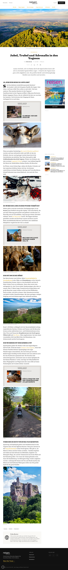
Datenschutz (32, 557)
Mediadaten (31, 559)
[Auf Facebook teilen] (31, 65)
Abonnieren (61, 2)
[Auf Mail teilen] (40, 65)
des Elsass (16, 335)
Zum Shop (55, 106)
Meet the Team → (9, 561)
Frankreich (16, 528)
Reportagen (22, 7)
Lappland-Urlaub (17, 161)
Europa (5, 528)
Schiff (53, 7)
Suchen (55, 2)
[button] (3, 567)
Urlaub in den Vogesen (27, 347)
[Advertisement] (55, 131)
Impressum (31, 554)
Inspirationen (39, 7)
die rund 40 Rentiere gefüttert (30, 151)
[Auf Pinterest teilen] (37, 65)
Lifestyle (47, 7)
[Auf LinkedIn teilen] (34, 65)
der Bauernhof (16, 216)
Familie (10, 528)
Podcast (10, 2)
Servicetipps (30, 7)
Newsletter (5, 2)
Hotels (14, 7)
